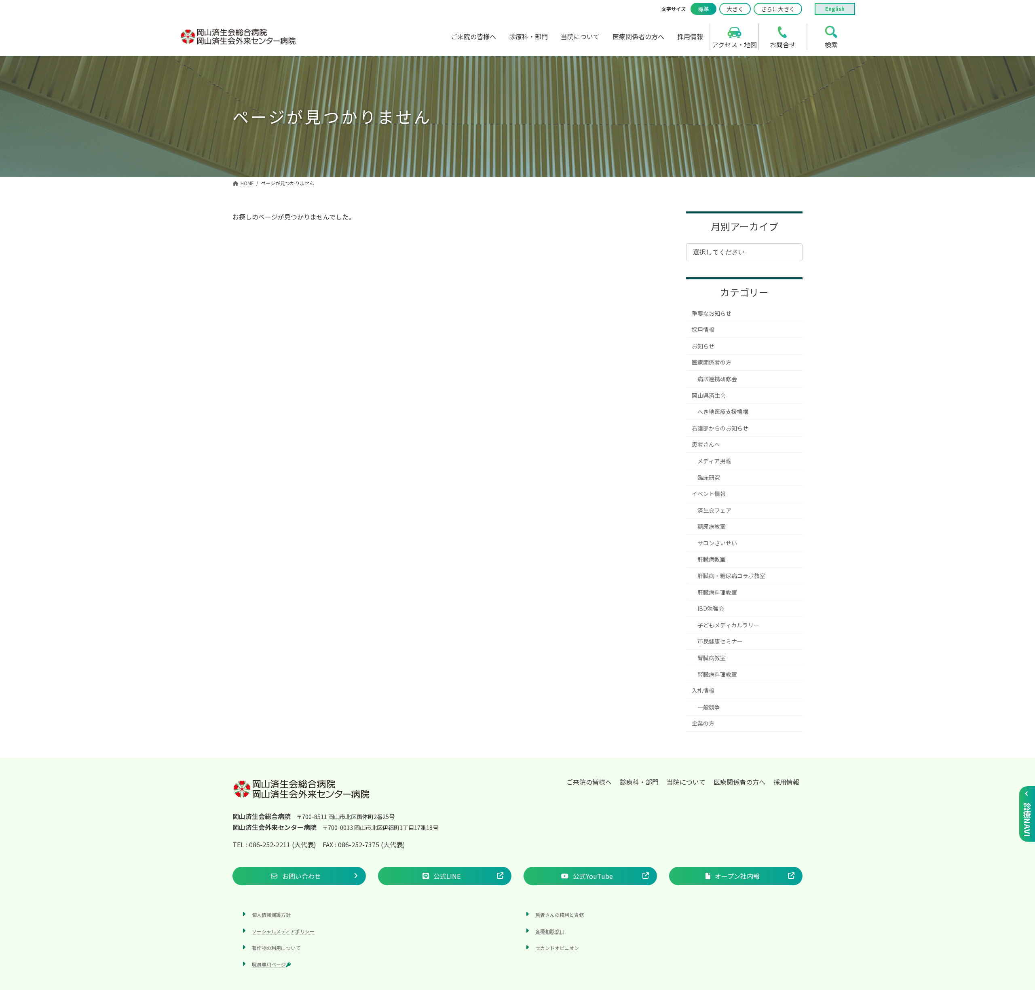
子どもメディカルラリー (728, 625)
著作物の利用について (276, 947)
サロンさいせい (717, 543)
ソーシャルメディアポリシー (283, 931)
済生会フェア (714, 510)
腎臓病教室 (711, 658)
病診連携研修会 (717, 379)
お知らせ (703, 346)
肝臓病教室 (711, 559)
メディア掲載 (714, 461)
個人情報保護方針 (271, 914)
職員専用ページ (269, 964)
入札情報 (703, 690)
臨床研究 (708, 477)
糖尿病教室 (711, 526)
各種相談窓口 (549, 931)
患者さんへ (706, 444)
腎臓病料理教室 (717, 674)
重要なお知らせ (711, 313)
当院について (686, 782)
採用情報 (703, 329)
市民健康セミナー (720, 641)
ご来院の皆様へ (589, 782)
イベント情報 (709, 494)
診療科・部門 (639, 782)
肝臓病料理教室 (717, 592)
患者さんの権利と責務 (559, 914)
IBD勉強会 (710, 608)
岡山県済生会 (709, 395)
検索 (831, 44)
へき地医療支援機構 (722, 411)
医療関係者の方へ (739, 782)
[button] (299, 876)
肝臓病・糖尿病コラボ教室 (731, 576)
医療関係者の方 (711, 362)
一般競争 (708, 707)
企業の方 (703, 723)
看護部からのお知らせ (720, 428)
